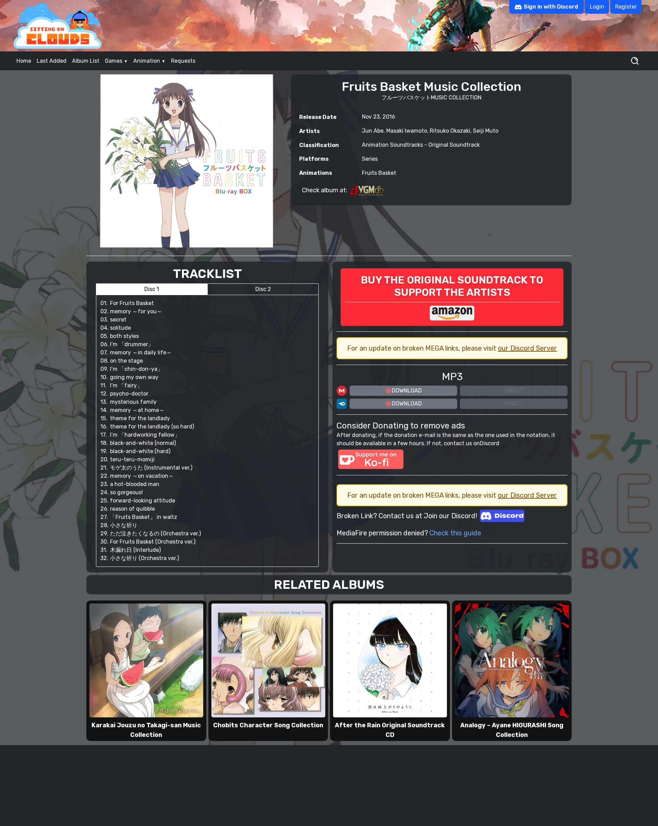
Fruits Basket (379, 173)
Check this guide (455, 533)
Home (23, 61)
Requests (183, 61)
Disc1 (151, 289)
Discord (489, 443)
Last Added (51, 61)
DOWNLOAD (407, 390)
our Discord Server (527, 348)
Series (370, 159)
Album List (85, 61)
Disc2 (263, 289)
